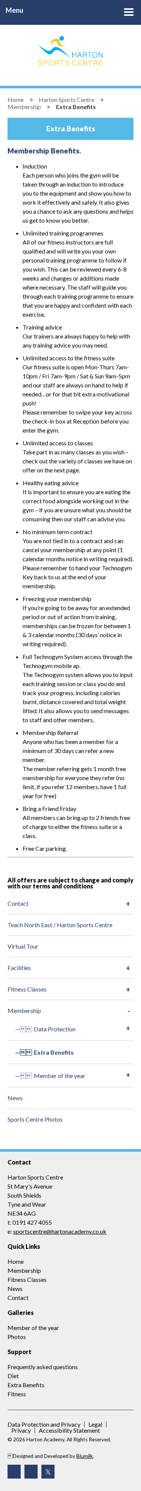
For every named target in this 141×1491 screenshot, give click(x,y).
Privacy (21, 1430)
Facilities (19, 967)
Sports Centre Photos (35, 1119)
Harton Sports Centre (66, 99)
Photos (17, 1336)
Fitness (17, 1393)
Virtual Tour (23, 946)
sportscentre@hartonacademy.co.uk (59, 1231)
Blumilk (84, 1456)
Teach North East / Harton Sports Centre (60, 924)
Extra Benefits (54, 1052)
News (15, 1097)
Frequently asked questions (43, 1366)
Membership (24, 106)
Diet (13, 1375)
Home (16, 99)
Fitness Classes (27, 989)
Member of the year (59, 1075)
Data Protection (55, 1028)
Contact (18, 903)
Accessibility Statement (69, 1430)
